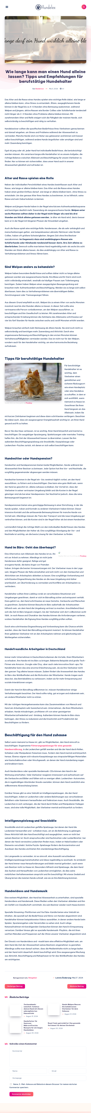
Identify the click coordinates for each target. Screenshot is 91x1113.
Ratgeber (32, 978)
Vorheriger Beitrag (14, 986)
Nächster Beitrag (77, 986)
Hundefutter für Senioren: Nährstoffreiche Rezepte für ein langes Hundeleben (33, 1025)
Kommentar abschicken (21, 1094)
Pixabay (29, 403)
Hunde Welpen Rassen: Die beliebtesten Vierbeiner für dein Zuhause (71, 1007)
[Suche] (84, 6)
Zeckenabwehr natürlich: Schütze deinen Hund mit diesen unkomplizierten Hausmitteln (33, 1008)
